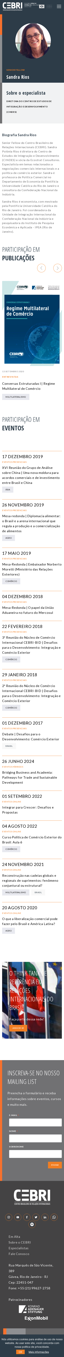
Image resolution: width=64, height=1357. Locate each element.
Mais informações (39, 1351)
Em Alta (14, 1237)
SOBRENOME (16, 1146)
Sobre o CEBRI (20, 1242)
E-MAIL (14, 1116)
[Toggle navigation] (59, 6)
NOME (13, 1131)
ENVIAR (55, 1165)
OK (20, 1351)
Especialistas (19, 1248)
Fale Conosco (19, 1254)
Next (57, 268)
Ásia (8, 489)
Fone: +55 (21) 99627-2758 (29, 1288)
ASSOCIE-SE (18, 1028)
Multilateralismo (16, 397)
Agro (9, 538)
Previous (41, 268)
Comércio (11, 581)
